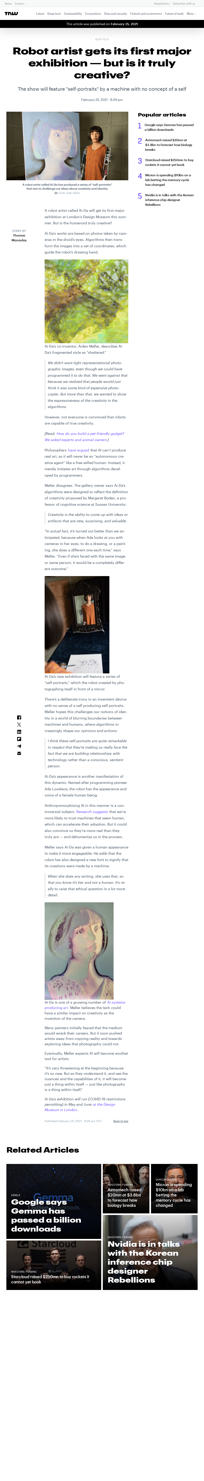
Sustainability (73, 13)
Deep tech (54, 13)
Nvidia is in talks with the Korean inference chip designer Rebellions (169, 199)
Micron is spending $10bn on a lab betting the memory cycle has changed (168, 179)
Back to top (120, 1121)
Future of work (174, 13)
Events (19, 3)
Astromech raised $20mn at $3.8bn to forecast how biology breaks (168, 144)
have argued (78, 450)
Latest (40, 13)
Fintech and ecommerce (146, 13)
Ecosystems (93, 13)
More (190, 13)
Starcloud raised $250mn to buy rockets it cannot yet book (169, 162)
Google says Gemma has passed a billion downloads (169, 127)
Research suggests (92, 811)
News (8, 3)
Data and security (115, 13)
